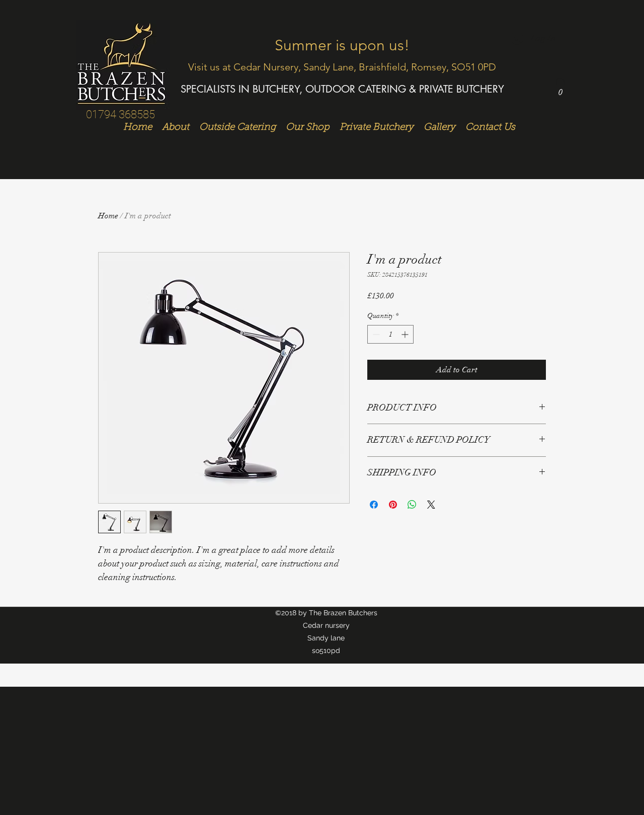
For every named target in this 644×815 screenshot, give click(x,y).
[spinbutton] (390, 334)
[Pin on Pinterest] (393, 505)
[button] (560, 88)
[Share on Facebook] (374, 505)
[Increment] (405, 334)
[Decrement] (375, 334)
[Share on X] (431, 505)
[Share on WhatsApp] (412, 505)
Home (108, 216)
